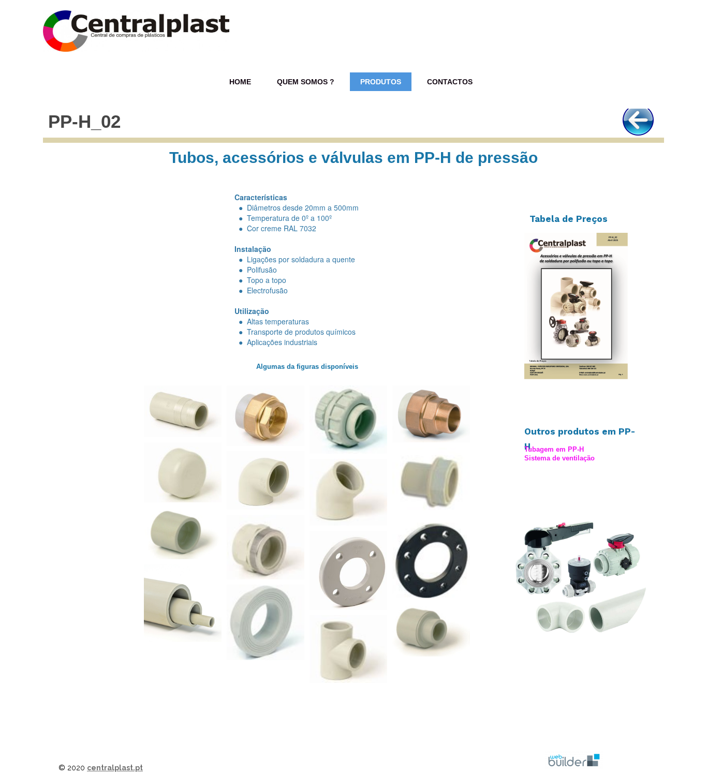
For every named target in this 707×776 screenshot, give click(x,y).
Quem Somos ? (305, 82)
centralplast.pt (115, 768)
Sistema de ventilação (559, 458)
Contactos (450, 82)
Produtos (380, 82)
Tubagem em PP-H (554, 449)
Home (240, 82)
